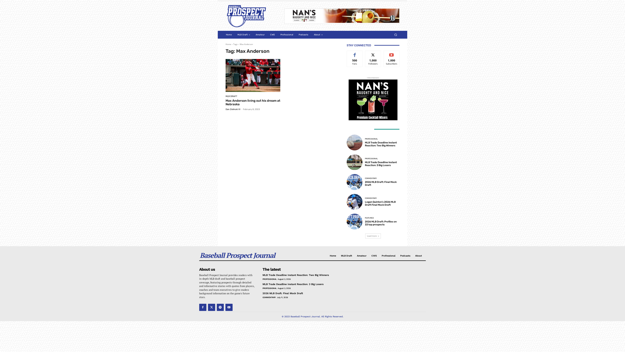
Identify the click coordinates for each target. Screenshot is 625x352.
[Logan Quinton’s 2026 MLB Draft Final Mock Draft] (354, 202)
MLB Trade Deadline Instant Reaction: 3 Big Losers (381, 164)
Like (355, 53)
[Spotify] (220, 307)
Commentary (371, 178)
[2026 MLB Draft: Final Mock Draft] (354, 182)
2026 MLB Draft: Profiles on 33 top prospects (381, 223)
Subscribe (391, 53)
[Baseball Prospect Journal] (251, 16)
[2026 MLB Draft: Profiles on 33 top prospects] (354, 221)
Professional (371, 139)
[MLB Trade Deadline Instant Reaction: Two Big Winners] (354, 142)
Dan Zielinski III (233, 109)
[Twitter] (211, 307)
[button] (395, 35)
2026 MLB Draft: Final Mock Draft (283, 293)
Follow (373, 53)
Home (228, 44)
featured (369, 218)
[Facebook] (202, 307)
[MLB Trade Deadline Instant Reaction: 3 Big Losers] (354, 162)
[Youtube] (229, 307)
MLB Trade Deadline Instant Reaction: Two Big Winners (381, 144)
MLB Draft (231, 96)
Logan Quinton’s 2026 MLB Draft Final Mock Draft (380, 203)
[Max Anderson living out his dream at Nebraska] (253, 75)
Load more (372, 236)
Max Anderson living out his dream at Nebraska (253, 102)
